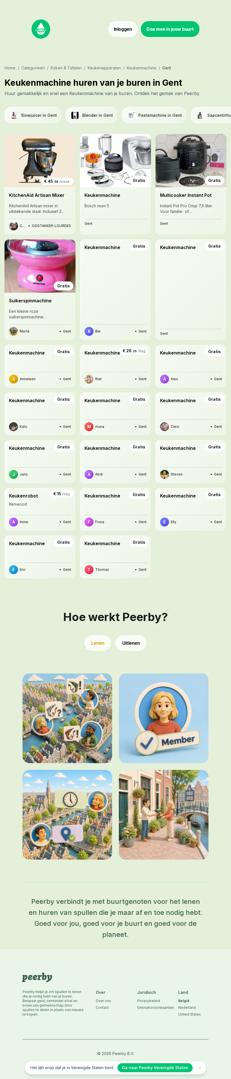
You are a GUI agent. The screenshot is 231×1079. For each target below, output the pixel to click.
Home (10, 67)
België (184, 1001)
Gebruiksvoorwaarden (152, 1007)
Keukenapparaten (104, 67)
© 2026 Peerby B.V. (115, 1053)
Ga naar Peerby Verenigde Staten (155, 1067)
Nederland (187, 1007)
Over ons (103, 1001)
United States (189, 1014)
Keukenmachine (141, 67)
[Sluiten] (200, 1068)
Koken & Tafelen (66, 67)
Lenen (98, 643)
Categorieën (33, 67)
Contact (102, 1007)
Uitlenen (131, 643)
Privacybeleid (148, 1001)
